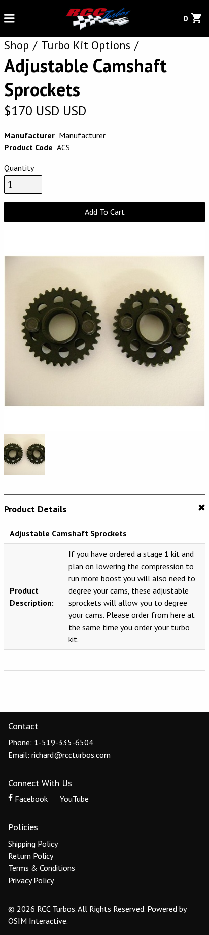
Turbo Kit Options (85, 45)
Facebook (31, 799)
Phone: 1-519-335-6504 (50, 742)
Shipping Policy (33, 843)
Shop (16, 45)
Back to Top (104, 696)
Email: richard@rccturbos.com (59, 755)
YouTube (73, 799)
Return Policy (30, 856)
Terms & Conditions (41, 868)
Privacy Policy (31, 880)
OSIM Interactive (37, 921)
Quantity (19, 168)
